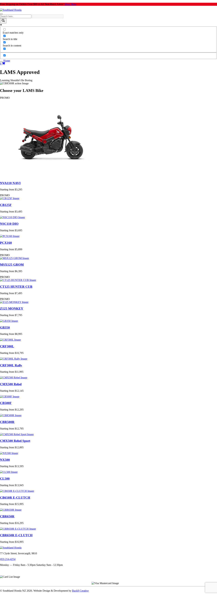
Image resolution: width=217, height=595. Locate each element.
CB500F (6, 403)
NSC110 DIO (9, 224)
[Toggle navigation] (1, 13)
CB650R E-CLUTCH (15, 497)
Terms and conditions (11, 570)
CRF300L (7, 346)
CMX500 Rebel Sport (15, 441)
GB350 (5, 327)
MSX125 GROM (12, 264)
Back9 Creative (80, 590)
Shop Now (70, 4)
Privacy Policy (8, 573)
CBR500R (7, 422)
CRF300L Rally (11, 365)
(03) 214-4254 (7, 559)
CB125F (6, 205)
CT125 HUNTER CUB (16, 286)
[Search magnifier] (3, 20)
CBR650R (7, 516)
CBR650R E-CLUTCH (16, 535)
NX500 (5, 460)
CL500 (5, 478)
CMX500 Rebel (11, 384)
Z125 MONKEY (11, 308)
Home (6, 60)
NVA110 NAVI (10, 183)
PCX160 (6, 243)
